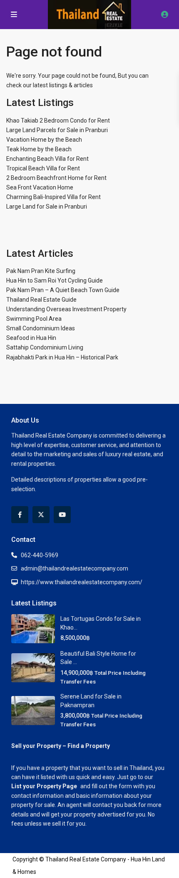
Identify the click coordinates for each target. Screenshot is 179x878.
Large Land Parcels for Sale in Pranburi (57, 130)
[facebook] (19, 514)
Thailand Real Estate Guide (41, 299)
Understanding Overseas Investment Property (66, 309)
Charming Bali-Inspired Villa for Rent (53, 197)
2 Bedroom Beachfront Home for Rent (56, 178)
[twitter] (41, 514)
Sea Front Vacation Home (39, 187)
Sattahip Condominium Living (44, 347)
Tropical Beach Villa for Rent (43, 168)
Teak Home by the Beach (39, 149)
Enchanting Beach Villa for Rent (47, 158)
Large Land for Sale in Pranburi (46, 206)
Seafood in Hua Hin (31, 337)
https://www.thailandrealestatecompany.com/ (81, 582)
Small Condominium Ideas (40, 328)
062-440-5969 (39, 555)
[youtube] (62, 514)
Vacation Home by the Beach (44, 139)
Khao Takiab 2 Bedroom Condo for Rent (58, 120)
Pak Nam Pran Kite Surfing (40, 271)
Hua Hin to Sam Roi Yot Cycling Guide (54, 280)
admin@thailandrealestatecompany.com (74, 568)
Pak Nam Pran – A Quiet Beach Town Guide (62, 290)
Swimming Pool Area (34, 318)
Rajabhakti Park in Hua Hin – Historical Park (62, 357)
